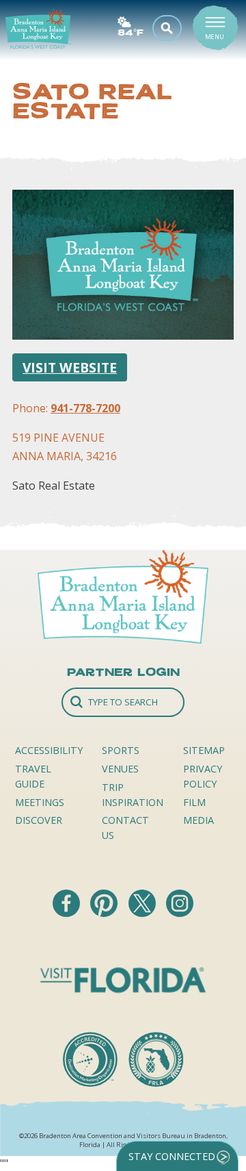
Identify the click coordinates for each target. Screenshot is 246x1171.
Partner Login (123, 672)
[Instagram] (179, 912)
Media (198, 820)
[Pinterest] (105, 912)
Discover (38, 820)
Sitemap (204, 750)
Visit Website (70, 367)
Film (194, 802)
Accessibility (49, 750)
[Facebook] (68, 912)
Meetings (39, 802)
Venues (120, 768)
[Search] (123, 702)
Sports (120, 750)
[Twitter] (143, 912)
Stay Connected (171, 1156)
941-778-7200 (85, 408)
